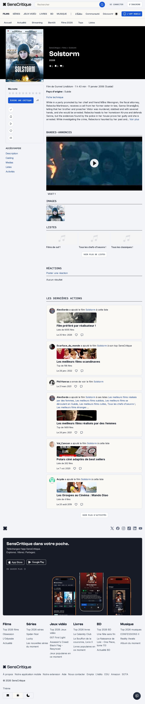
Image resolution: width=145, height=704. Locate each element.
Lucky (29, 638)
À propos (8, 674)
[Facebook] (118, 529)
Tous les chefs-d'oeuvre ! (121, 404)
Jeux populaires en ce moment (60, 655)
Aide (64, 674)
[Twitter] (112, 529)
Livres (78, 624)
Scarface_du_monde (68, 345)
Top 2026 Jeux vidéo (58, 631)
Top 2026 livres (81, 629)
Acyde (60, 479)
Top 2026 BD (104, 629)
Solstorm (72, 48)
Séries (31, 624)
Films (64, 48)
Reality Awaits (127, 638)
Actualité (7, 643)
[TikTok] (129, 529)
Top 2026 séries (35, 629)
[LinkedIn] (135, 529)
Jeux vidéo (58, 624)
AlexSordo (63, 309)
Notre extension (51, 674)
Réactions (54, 268)
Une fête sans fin (106, 634)
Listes (51, 227)
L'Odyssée (8, 638)
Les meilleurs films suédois (89, 400)
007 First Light (57, 637)
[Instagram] (123, 529)
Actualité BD (103, 650)
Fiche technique (54, 97)
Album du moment (130, 643)
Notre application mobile (28, 674)
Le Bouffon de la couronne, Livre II (83, 640)
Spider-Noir (32, 634)
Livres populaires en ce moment (84, 648)
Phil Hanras (63, 381)
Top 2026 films (11, 629)
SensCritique (54, 48)
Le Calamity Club (82, 634)
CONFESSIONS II (129, 634)
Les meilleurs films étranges (71, 407)
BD (99, 624)
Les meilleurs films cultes (92, 404)
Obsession (8, 634)
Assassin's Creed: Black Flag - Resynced (59, 645)
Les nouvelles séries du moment (37, 645)
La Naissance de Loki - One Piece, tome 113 (106, 642)
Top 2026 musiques (130, 629)
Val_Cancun (63, 443)
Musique (127, 624)
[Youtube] (140, 529)
